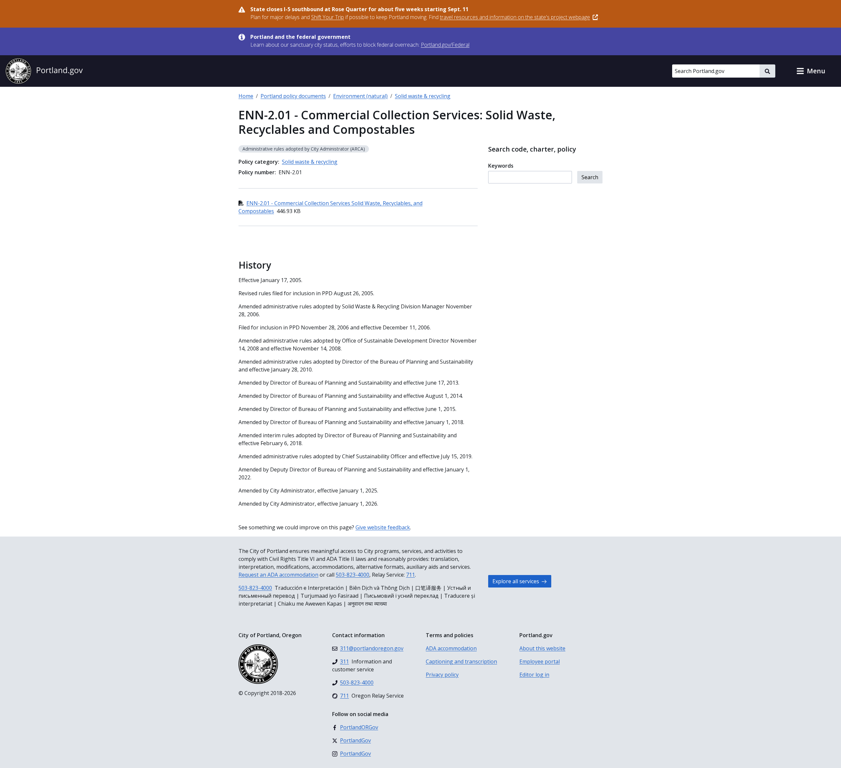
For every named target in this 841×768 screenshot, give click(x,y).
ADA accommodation (451, 648)
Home (246, 96)
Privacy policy (442, 674)
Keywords (500, 165)
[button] (811, 71)
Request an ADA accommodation (278, 574)
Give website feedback (382, 527)
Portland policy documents (293, 96)
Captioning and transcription (461, 661)
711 (410, 574)
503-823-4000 (352, 574)
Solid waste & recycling (422, 96)
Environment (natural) (360, 96)
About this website (542, 648)
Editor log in (534, 674)
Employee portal (539, 661)
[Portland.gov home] (44, 71)
